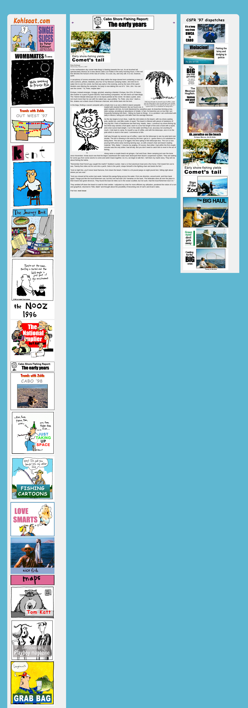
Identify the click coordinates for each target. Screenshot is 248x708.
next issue (82, 191)
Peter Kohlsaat (75, 65)
